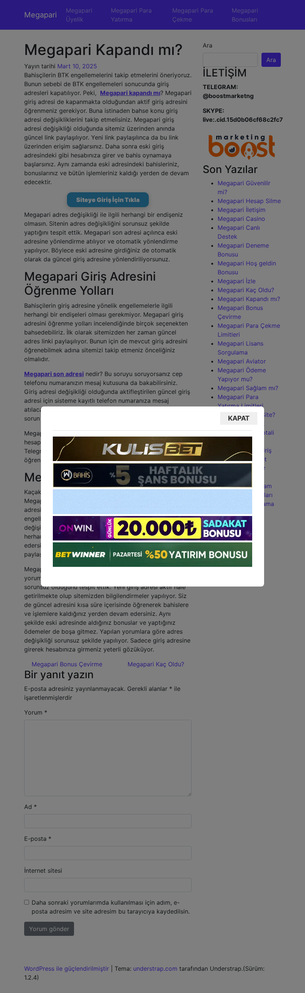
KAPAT (239, 418)
